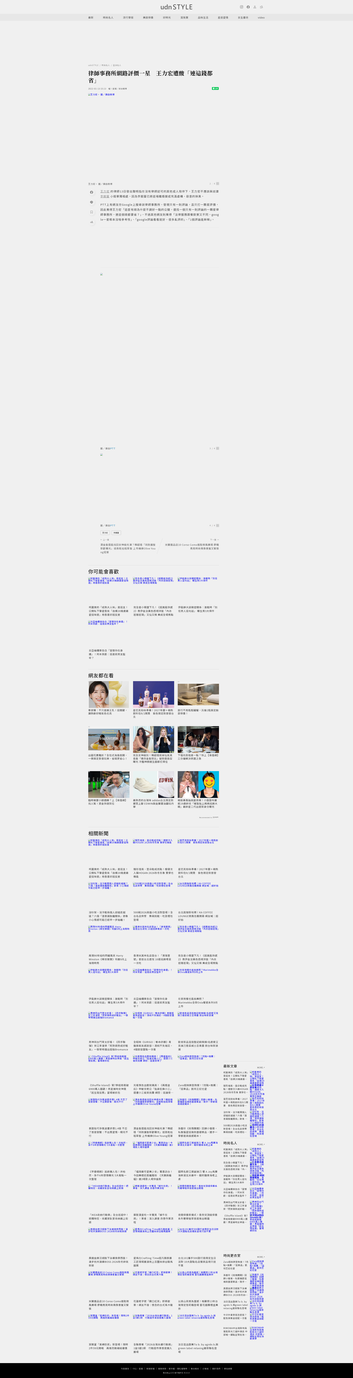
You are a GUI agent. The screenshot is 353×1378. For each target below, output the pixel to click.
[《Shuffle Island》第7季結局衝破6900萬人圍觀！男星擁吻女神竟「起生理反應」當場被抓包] (109, 1069)
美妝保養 (148, 17)
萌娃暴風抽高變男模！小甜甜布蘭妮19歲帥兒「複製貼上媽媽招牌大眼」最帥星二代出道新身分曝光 (197, 803)
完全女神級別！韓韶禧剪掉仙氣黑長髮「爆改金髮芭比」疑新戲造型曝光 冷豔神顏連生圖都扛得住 (152, 758)
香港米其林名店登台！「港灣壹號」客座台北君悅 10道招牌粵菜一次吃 (152, 959)
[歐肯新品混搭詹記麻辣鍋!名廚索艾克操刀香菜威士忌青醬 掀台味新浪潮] (198, 1026)
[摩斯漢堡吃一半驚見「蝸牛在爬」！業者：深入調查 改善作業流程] (153, 1198)
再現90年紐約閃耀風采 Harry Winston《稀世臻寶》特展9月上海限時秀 (108, 959)
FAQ (135, 1369)
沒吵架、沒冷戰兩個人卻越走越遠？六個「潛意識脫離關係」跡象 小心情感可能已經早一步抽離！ (108, 915)
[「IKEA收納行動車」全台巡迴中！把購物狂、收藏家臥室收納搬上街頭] (109, 1198)
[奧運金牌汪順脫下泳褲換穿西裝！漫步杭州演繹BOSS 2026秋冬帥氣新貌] (109, 1242)
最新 (90, 17)
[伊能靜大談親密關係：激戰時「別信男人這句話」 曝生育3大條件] (198, 591)
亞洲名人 (117, 65)
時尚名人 (108, 17)
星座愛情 (223, 17)
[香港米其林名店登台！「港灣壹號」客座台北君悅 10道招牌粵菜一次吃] (153, 939)
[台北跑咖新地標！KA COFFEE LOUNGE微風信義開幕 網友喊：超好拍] (198, 896)
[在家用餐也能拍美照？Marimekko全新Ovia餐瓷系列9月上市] (198, 982)
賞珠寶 (184, 17)
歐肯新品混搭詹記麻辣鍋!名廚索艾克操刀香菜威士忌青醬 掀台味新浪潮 (198, 1045)
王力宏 (105, 532)
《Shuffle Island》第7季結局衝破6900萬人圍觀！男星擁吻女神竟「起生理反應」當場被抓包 (109, 1088)
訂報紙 (206, 1369)
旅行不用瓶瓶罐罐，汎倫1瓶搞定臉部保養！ (198, 712)
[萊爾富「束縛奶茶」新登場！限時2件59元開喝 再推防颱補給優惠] (109, 1328)
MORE (260, 1067)
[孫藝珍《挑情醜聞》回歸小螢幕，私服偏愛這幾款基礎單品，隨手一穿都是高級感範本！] (198, 1112)
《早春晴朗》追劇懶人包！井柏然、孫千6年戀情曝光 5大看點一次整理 (108, 1175)
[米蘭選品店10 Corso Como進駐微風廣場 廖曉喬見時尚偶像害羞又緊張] (109, 1285)
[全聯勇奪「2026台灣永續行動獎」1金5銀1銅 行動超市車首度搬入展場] (153, 1328)
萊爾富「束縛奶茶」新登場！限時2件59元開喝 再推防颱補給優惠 (108, 1346)
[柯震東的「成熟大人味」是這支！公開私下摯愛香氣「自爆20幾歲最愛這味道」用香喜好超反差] (109, 591)
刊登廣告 (125, 1369)
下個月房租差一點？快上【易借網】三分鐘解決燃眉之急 (198, 757)
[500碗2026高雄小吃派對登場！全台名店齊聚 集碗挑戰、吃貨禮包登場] (153, 896)
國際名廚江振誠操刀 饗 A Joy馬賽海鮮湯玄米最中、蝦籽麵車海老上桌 (198, 1175)
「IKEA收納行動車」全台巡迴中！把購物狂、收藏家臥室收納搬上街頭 (109, 1218)
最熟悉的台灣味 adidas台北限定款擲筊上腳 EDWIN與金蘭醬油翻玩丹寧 (153, 803)
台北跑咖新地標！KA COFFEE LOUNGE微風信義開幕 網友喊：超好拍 (198, 915)
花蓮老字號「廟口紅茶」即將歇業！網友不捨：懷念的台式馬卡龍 (153, 1303)
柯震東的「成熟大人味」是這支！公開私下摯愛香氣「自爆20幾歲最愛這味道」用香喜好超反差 (109, 610)
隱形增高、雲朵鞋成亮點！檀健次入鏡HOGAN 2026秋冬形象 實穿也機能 (153, 872)
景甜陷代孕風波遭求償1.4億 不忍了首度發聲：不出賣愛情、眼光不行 (108, 1132)
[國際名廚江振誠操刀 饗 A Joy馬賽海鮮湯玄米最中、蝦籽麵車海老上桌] (198, 1155)
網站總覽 (228, 1369)
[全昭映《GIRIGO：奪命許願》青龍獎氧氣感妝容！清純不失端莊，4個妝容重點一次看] (153, 1026)
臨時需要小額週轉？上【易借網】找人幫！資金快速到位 (108, 802)
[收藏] (91, 212)
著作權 (172, 1369)
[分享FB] (91, 192)
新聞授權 (150, 1369)
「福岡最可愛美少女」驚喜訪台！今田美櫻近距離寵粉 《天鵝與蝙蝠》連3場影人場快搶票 (153, 1175)
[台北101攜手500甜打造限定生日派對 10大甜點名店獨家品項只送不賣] (198, 1242)
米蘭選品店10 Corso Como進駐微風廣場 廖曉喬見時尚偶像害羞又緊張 (109, 1304)
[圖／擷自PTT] (159, 359)
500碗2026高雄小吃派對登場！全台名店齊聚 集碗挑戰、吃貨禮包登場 (153, 915)
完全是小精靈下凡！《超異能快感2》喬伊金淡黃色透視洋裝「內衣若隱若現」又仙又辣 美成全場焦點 (153, 610)
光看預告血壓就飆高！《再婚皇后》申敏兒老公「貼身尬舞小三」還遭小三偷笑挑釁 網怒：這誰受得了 (153, 1090)
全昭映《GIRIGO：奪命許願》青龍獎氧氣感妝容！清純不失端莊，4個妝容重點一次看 (153, 1045)
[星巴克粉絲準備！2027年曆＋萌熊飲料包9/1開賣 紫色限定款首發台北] (198, 853)
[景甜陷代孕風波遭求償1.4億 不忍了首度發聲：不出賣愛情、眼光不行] (109, 1112)
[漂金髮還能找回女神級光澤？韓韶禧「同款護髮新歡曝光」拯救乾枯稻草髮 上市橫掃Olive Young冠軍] (153, 1112)
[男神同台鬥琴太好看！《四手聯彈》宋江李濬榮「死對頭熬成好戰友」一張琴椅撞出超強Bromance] (109, 1026)
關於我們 (216, 1369)
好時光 (167, 17)
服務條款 (162, 1369)
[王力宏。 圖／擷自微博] (153, 137)
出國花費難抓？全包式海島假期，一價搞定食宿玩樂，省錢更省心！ (108, 757)
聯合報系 (195, 1369)
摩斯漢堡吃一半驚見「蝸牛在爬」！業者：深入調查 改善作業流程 (153, 1218)
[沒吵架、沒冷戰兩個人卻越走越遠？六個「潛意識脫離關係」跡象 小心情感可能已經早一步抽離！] (109, 896)
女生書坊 (243, 17)
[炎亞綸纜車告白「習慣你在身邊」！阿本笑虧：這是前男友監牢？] (109, 634)
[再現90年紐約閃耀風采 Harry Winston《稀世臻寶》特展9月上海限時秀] (109, 939)
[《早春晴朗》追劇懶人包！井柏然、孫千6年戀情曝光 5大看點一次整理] (109, 1155)
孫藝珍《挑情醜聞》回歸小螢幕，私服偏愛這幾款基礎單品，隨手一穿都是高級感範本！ (197, 1132)
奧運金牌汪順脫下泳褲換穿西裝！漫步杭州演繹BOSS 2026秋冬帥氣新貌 (109, 1261)
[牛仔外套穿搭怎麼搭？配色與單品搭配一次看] (257, 1318)
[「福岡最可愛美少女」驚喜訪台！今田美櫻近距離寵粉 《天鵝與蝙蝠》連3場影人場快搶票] (153, 1155)
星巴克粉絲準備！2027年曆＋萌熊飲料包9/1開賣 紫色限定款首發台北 (153, 713)
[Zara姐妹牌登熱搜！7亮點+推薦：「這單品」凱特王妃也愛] (198, 1069)
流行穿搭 (128, 17)
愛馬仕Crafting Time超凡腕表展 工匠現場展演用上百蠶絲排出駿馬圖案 (153, 1261)
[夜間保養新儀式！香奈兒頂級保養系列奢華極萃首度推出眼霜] (198, 1198)
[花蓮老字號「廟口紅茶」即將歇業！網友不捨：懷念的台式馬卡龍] (153, 1285)
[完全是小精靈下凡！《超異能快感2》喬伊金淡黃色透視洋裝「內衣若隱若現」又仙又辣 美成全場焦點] (153, 591)
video (261, 17)
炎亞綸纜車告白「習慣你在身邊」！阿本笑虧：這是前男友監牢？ (107, 654)
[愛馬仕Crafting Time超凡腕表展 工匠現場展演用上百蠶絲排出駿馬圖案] (153, 1242)
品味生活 (203, 17)
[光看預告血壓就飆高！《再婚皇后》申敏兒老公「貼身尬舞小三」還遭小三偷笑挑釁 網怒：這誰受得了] (153, 1069)
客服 (141, 1369)
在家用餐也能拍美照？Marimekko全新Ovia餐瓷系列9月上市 (198, 1002)
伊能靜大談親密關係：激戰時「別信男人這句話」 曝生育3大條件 (197, 609)
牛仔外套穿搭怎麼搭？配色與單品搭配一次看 (235, 1316)
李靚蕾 (116, 532)
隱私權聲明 (182, 1369)
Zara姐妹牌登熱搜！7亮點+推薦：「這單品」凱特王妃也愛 (198, 1087)
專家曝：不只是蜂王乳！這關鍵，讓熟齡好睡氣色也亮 (108, 712)
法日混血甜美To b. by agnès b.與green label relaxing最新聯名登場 (198, 1348)
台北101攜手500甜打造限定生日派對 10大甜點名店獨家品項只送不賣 (197, 1261)
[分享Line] (91, 202)
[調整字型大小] (91, 222)
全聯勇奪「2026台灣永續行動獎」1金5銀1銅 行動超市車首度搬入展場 (153, 1348)
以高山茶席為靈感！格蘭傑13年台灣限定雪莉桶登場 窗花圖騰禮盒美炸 (198, 1304)
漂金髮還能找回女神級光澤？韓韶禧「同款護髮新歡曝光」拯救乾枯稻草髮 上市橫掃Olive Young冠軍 (153, 1132)
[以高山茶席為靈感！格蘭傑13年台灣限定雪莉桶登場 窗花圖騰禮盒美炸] (198, 1285)
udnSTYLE (93, 65)
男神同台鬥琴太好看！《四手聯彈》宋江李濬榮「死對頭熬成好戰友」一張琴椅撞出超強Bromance (108, 1045)
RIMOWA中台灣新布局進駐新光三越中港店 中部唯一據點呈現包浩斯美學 (235, 1333)
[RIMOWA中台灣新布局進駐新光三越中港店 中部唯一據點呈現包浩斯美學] (257, 1331)
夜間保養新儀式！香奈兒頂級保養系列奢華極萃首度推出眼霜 (197, 1216)
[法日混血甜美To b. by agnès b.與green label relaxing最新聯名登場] (198, 1328)
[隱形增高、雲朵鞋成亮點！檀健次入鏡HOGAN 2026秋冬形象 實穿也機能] (153, 853)
